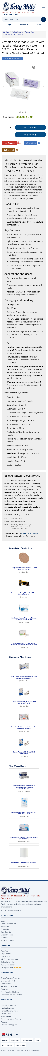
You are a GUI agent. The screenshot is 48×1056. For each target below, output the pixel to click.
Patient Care (6, 1014)
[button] (3, 88)
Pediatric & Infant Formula (11, 1019)
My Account (24, 25)
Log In (9, 25)
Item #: (5, 59)
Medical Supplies (7, 1008)
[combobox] (7, 127)
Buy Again (5, 929)
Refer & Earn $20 (7, 984)
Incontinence (6, 1016)
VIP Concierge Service (9, 959)
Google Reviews (11, 967)
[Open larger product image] (23, 85)
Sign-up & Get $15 (8, 981)
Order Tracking (7, 935)
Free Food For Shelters (10, 992)
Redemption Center (9, 986)
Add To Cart (30, 127)
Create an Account (8, 924)
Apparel (4, 1022)
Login (3, 921)
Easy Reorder (6, 932)
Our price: (8, 117)
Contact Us (5, 956)
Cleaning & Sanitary (8, 1005)
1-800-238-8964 (14, 910)
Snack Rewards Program (10, 978)
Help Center (5, 954)
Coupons (4, 989)
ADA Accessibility (8, 965)
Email (6, 522)
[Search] (43, 19)
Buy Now (29, 134)
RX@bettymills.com (18, 521)
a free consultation (29, 533)
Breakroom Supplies (9, 1025)
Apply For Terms (7, 940)
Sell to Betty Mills (7, 962)
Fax (5, 519)
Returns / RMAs (6, 937)
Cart (39, 25)
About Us (4, 951)
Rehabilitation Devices (10, 1011)
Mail (6, 525)
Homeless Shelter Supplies (11, 995)
